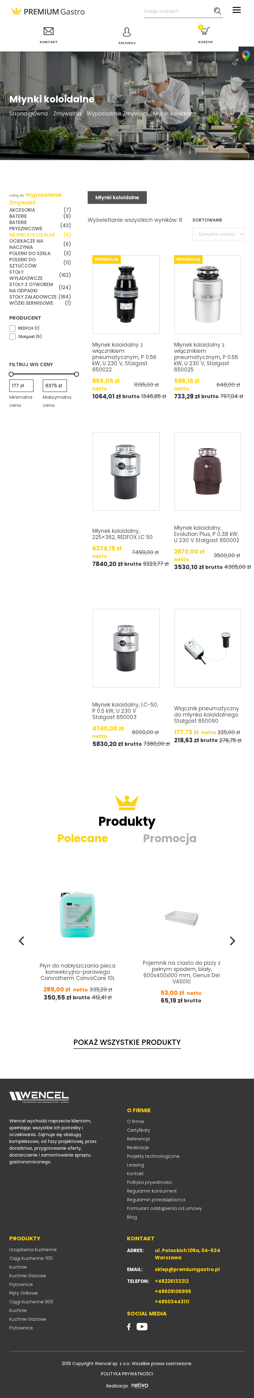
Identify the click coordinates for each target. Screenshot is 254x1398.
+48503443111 (172, 1301)
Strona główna (28, 113)
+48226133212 (172, 1281)
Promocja (170, 838)
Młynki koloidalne (40, 235)
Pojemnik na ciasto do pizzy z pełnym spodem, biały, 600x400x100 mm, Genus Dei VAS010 (78, 972)
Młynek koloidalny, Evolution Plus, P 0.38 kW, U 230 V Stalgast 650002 (206, 534)
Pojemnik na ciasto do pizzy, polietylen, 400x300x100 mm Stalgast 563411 (182, 972)
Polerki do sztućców (40, 263)
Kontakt (135, 1173)
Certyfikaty (138, 1130)
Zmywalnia (67, 113)
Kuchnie (18, 1267)
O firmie (135, 1121)
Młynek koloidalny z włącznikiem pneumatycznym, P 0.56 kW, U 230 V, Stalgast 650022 (124, 357)
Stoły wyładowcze (40, 275)
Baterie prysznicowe (40, 225)
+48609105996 (173, 1291)
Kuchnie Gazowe (27, 1276)
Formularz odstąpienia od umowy (164, 1208)
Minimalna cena (20, 401)
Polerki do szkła (40, 253)
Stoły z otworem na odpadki (40, 287)
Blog (132, 1217)
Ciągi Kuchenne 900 (31, 1302)
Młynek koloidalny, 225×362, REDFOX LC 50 (122, 534)
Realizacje (138, 1147)
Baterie (40, 216)
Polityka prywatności (149, 1182)
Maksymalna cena (57, 401)
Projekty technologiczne (153, 1156)
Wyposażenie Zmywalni (117, 113)
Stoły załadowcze (40, 297)
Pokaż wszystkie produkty (127, 1042)
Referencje (138, 1139)
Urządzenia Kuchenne (33, 1249)
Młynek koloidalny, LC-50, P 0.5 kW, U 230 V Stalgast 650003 (125, 711)
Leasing (135, 1165)
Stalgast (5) (30, 336)
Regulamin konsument (152, 1191)
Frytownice (21, 1284)
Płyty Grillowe (23, 1293)
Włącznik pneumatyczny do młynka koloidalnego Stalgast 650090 (206, 715)
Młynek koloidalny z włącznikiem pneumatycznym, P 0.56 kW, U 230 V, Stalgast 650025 (206, 357)
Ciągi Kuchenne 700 (31, 1258)
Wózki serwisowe (40, 303)
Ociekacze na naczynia (40, 244)
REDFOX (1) (28, 328)
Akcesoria (40, 210)
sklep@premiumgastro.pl (187, 1269)
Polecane (82, 838)
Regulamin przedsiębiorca (156, 1199)
